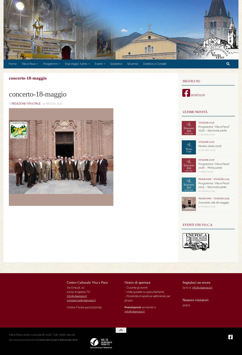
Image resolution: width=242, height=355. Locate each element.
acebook (198, 95)
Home (13, 64)
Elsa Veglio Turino (76, 64)
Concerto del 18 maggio (213, 202)
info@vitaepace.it (77, 296)
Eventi (99, 64)
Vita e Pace (29, 64)
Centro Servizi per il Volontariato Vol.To (58, 340)
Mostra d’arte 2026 (209, 146)
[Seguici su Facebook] (230, 337)
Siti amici (132, 64)
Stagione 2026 (206, 123)
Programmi (50, 64)
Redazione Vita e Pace (26, 103)
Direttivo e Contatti (155, 64)
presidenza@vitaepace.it (81, 300)
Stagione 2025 (221, 179)
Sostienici (116, 64)
